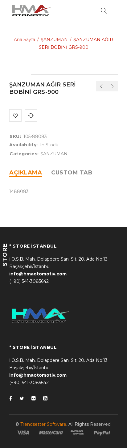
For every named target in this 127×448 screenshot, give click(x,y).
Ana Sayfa (24, 39)
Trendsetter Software (43, 424)
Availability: (23, 145)
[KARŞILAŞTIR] (31, 115)
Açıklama (25, 172)
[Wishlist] (15, 115)
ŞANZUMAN (54, 39)
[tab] (25, 172)
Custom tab (71, 172)
